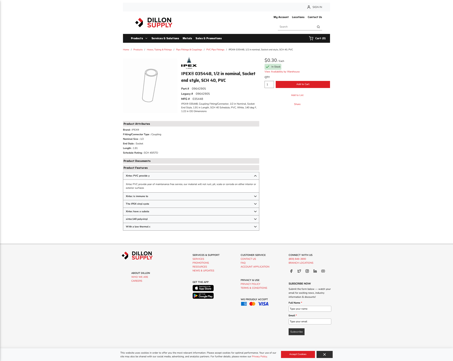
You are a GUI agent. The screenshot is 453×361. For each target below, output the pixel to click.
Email (293, 315)
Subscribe (296, 331)
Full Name (295, 302)
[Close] (325, 354)
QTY (267, 77)
